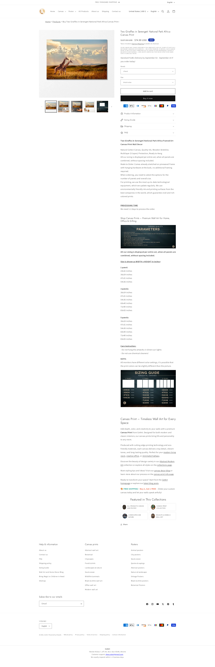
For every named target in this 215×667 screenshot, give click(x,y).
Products (57, 21)
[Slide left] (42, 106)
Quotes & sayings (138, 563)
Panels (123, 66)
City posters (136, 554)
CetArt (46, 635)
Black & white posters (139, 581)
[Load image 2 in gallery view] (64, 106)
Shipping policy (45, 563)
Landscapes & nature (93, 567)
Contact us (43, 554)
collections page (164, 465)
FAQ (40, 559)
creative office (132, 456)
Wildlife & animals (92, 576)
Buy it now (148, 98)
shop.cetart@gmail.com (114, 654)
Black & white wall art (93, 581)
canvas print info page (164, 474)
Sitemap (42, 581)
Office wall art (90, 585)
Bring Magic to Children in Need (51, 576)
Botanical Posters (138, 585)
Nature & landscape (139, 572)
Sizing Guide (44, 567)
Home (48, 21)
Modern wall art (91, 589)
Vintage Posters (137, 576)
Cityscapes (89, 559)
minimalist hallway (150, 456)
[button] (61, 11)
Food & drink (90, 563)
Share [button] (125, 524)
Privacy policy (79, 635)
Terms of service (92, 635)
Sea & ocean (90, 572)
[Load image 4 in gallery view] (89, 106)
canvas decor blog (162, 470)
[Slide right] (111, 106)
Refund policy (68, 635)
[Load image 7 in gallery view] (102, 106)
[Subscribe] (81, 604)
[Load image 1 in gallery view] (51, 106)
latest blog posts (151, 483)
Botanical (89, 554)
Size (122, 77)
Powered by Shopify (55, 635)
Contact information (119, 635)
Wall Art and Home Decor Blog (51, 572)
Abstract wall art (91, 550)
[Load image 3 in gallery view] (76, 106)
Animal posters (137, 550)
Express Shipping (138, 44)
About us (42, 550)
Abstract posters (137, 567)
